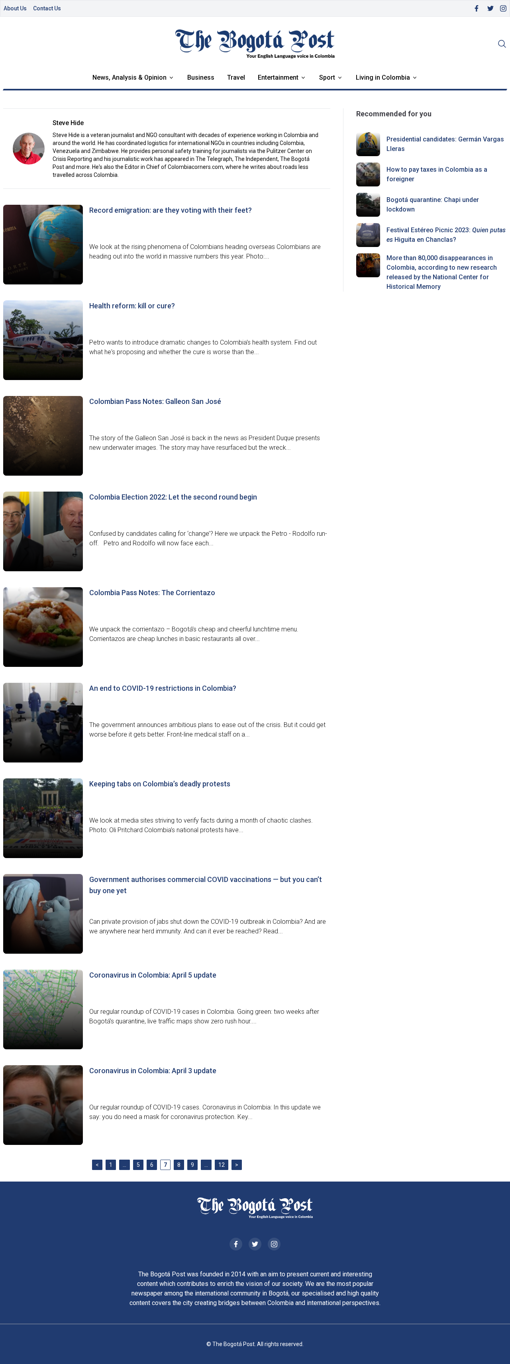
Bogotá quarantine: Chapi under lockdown (432, 204)
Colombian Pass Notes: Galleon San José (155, 401)
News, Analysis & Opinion (129, 77)
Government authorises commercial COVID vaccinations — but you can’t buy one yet (205, 885)
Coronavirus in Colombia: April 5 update (152, 975)
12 (221, 1165)
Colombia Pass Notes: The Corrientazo (152, 592)
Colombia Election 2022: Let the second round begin (173, 497)
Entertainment (278, 77)
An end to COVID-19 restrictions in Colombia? (162, 688)
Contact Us (47, 8)
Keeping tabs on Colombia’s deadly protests (159, 784)
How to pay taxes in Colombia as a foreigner (436, 174)
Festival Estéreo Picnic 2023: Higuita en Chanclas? (446, 234)
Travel (236, 77)
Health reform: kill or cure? (132, 306)
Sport (327, 77)
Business (200, 77)
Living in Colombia (383, 77)
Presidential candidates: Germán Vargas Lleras (445, 144)
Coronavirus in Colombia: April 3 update (152, 1070)
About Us (15, 8)
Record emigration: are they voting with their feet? (170, 210)
